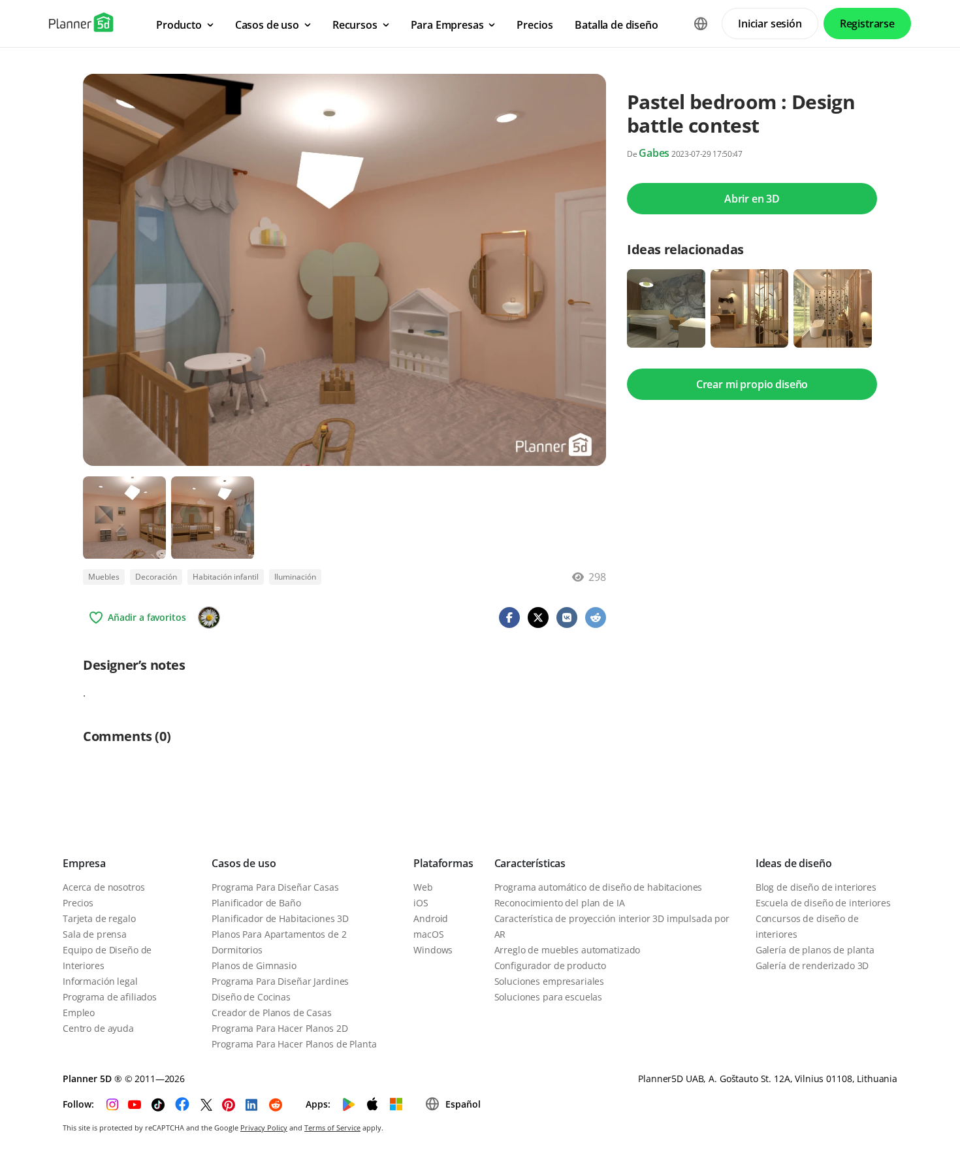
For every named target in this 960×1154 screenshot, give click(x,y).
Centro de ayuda (98, 1028)
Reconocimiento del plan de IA (559, 903)
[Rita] (209, 617)
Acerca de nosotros (103, 887)
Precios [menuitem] (534, 25)
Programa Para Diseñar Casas (275, 887)
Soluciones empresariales (549, 981)
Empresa (84, 863)
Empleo (79, 1012)
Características (530, 863)
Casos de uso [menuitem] (267, 25)
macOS (428, 934)
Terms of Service (332, 1127)
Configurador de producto (550, 965)
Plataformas (443, 863)
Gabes (654, 153)
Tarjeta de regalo (99, 918)
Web (423, 887)
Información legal (100, 981)
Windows (433, 950)
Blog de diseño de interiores (816, 887)
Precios (78, 903)
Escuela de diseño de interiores (823, 903)
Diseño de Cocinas (251, 997)
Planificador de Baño (256, 903)
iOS (420, 903)
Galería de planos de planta (815, 950)
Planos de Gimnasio (254, 965)
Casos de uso (244, 863)
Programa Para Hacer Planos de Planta (294, 1044)
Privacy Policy (263, 1127)
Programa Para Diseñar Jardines (280, 981)
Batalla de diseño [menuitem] (616, 25)
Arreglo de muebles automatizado (567, 950)
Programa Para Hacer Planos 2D (279, 1028)
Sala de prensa (95, 934)
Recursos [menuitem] (354, 25)
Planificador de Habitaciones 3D (280, 918)
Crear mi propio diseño (752, 384)
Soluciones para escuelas (548, 997)
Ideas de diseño (794, 863)
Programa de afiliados (110, 997)
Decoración (156, 576)
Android (430, 918)
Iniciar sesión (770, 23)
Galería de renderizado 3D (812, 965)
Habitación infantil (226, 576)
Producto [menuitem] (179, 25)
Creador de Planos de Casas (271, 1012)
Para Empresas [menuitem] (447, 25)
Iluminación (295, 576)
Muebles (104, 576)
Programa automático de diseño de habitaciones (598, 887)
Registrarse (867, 23)
